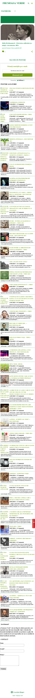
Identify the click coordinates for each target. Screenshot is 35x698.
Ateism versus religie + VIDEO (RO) (20, 433)
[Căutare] (29, 3)
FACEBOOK (6, 11)
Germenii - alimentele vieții (18, 473)
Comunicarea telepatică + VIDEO (20, 311)
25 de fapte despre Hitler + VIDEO (20, 114)
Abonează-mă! (17, 75)
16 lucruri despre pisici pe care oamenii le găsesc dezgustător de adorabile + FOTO (21, 407)
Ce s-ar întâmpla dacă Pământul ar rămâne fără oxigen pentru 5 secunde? (21, 583)
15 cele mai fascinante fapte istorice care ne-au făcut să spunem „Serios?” (21, 554)
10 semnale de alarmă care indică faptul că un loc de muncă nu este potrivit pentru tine (21, 298)
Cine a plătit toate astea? (18, 262)
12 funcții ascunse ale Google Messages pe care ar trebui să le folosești (20, 208)
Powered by (13, 80)
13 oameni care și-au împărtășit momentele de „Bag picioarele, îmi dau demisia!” (21, 514)
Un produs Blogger (18, 692)
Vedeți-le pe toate (10, 21)
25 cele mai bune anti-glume (18, 486)
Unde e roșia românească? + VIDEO (21, 284)
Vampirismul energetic (17, 102)
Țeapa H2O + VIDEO (15, 526)
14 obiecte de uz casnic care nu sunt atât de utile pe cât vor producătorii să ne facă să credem (21, 392)
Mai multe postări (17, 60)
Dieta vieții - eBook (15, 364)
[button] (32, 52)
